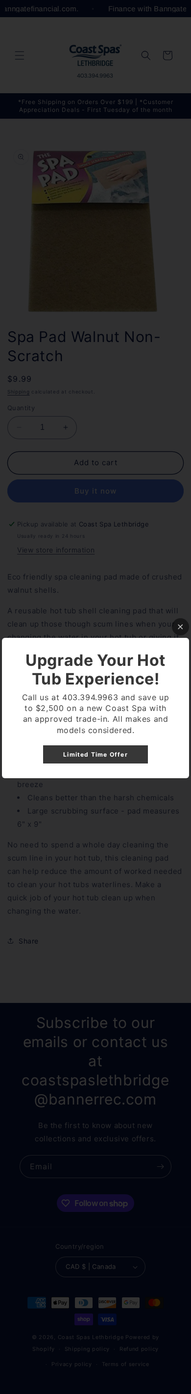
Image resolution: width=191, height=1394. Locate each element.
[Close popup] (180, 626)
